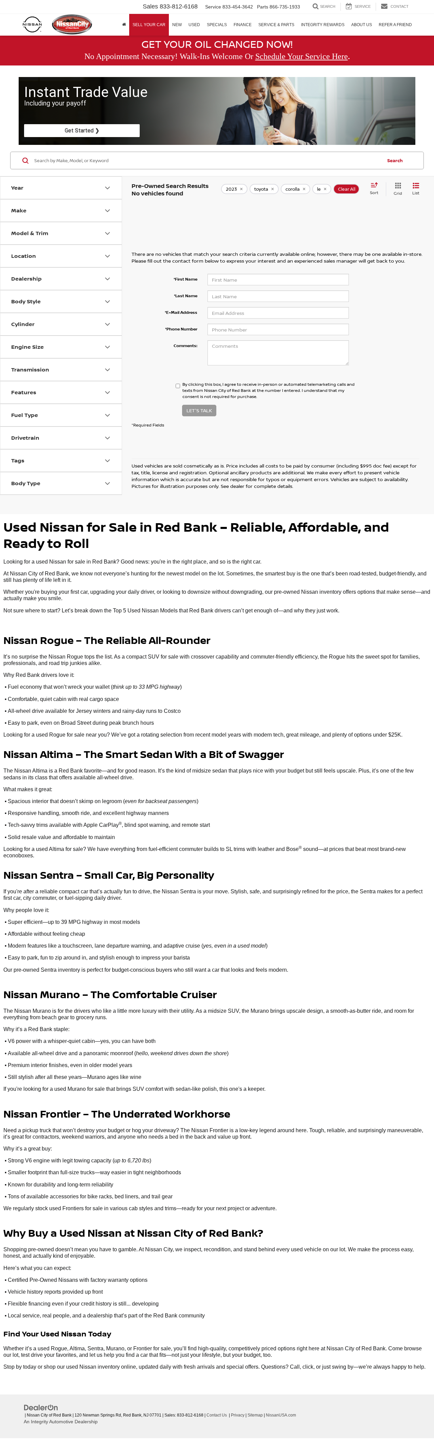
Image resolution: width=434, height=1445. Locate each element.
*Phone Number (181, 329)
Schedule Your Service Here (301, 56)
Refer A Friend (395, 24)
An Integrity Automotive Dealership (61, 1421)
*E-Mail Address (181, 312)
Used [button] (194, 24)
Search (395, 160)
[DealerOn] (41, 1407)
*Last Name (185, 296)
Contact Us (216, 1415)
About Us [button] (361, 24)
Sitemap (255, 1415)
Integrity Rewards (322, 24)
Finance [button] (243, 24)
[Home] (124, 25)
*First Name (185, 279)
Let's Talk (199, 410)
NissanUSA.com (281, 1415)
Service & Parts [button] (276, 24)
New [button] (177, 24)
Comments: (185, 345)
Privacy (237, 1415)
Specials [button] (217, 24)
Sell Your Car (149, 24)
